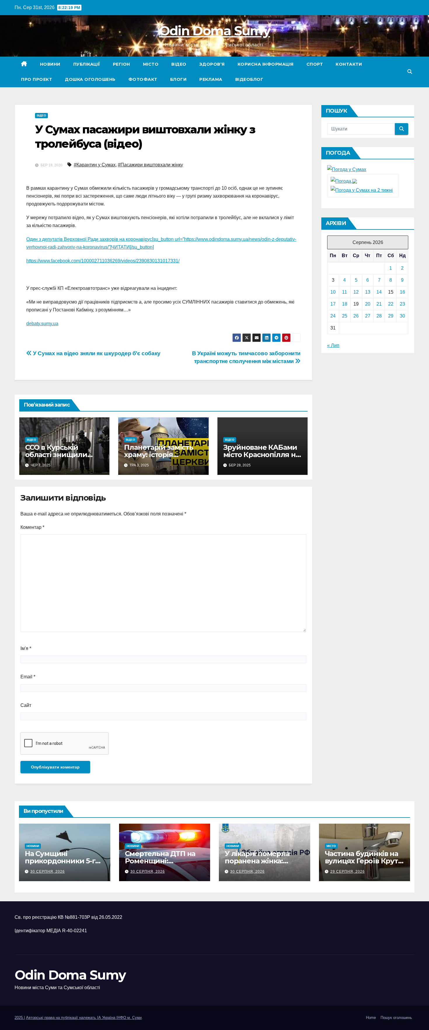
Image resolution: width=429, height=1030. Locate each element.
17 (333, 303)
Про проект (36, 79)
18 (344, 303)
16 (402, 292)
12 (356, 292)
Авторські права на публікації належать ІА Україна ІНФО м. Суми (84, 1017)
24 (333, 315)
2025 (19, 1017)
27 (367, 315)
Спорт (314, 64)
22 (390, 303)
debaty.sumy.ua (42, 323)
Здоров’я (212, 64)
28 (379, 315)
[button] (409, 71)
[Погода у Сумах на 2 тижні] (362, 189)
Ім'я (25, 648)
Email (27, 676)
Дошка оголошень (90, 79)
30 (402, 315)
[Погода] (344, 180)
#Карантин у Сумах (95, 164)
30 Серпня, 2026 (47, 871)
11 (344, 292)
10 (333, 292)
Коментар (32, 527)
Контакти (349, 64)
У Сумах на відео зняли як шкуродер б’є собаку (96, 353)
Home (371, 1017)
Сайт (25, 705)
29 (390, 315)
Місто (151, 64)
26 (356, 315)
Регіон (121, 64)
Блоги (178, 79)
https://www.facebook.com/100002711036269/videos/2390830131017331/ (102, 260)
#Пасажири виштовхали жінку (150, 164)
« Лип (333, 345)
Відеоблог (249, 79)
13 (367, 292)
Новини (50, 64)
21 (379, 303)
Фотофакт (142, 79)
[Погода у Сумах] (346, 169)
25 (344, 315)
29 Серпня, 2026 (347, 871)
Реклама (210, 79)
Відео (178, 64)
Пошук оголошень (396, 1017)
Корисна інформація (266, 64)
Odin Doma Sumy (214, 31)
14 (379, 292)
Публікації (86, 64)
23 (402, 303)
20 (367, 303)
